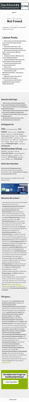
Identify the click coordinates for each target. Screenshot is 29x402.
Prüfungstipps (22, 143)
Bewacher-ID (9, 134)
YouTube (3, 159)
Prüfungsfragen (12, 143)
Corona (16, 136)
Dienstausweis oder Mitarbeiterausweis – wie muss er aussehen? (12, 72)
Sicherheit (17, 151)
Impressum (13, 399)
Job (17, 139)
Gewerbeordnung (5, 139)
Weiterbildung (12, 157)
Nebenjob (7, 141)
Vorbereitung (4, 157)
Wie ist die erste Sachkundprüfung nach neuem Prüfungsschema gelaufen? (14, 42)
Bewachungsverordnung (7, 136)
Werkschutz (20, 157)
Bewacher (3, 134)
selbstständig (10, 151)
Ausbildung (20, 132)
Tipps (21, 155)
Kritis (2, 141)
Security (3, 151)
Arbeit (15, 132)
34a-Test (10, 132)
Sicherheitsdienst (7, 153)
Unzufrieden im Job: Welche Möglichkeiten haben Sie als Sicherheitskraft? (11, 81)
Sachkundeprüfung (11, 148)
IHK (14, 139)
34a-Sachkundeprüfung (11, 129)
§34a (12, 159)
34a (3, 128)
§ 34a (8, 159)
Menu (14, 12)
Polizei (21, 141)
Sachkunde (5, 146)
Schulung (25, 149)
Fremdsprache (17, 137)
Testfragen (16, 155)
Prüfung (3, 143)
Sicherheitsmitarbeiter (19, 153)
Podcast (17, 141)
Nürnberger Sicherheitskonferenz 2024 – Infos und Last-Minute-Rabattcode (14, 52)
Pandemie (12, 141)
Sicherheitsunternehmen (7, 155)
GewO (11, 139)
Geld (22, 137)
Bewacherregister (18, 134)
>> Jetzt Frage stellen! (10, 382)
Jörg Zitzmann (23, 139)
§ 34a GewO (18, 159)
